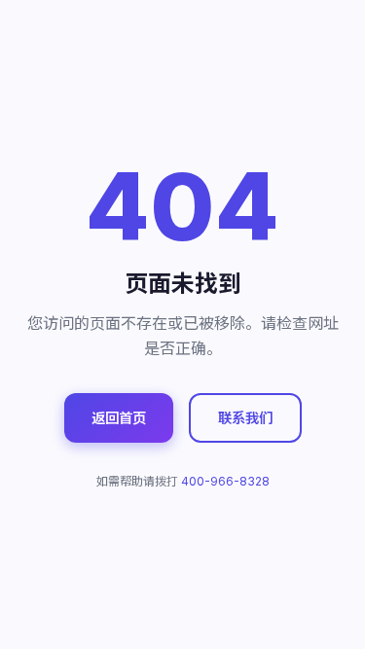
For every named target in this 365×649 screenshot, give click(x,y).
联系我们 (245, 418)
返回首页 (118, 418)
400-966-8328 (225, 481)
